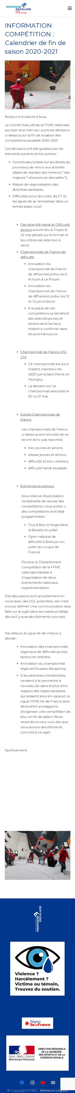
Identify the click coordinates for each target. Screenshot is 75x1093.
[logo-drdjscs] (37, 1053)
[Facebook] (22, 1083)
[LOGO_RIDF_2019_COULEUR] (37, 1023)
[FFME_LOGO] (37, 919)
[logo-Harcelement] (37, 969)
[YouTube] (43, 1083)
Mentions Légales (54, 1090)
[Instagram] (32, 1083)
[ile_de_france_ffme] (18, 8)
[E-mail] (53, 1083)
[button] (69, 8)
